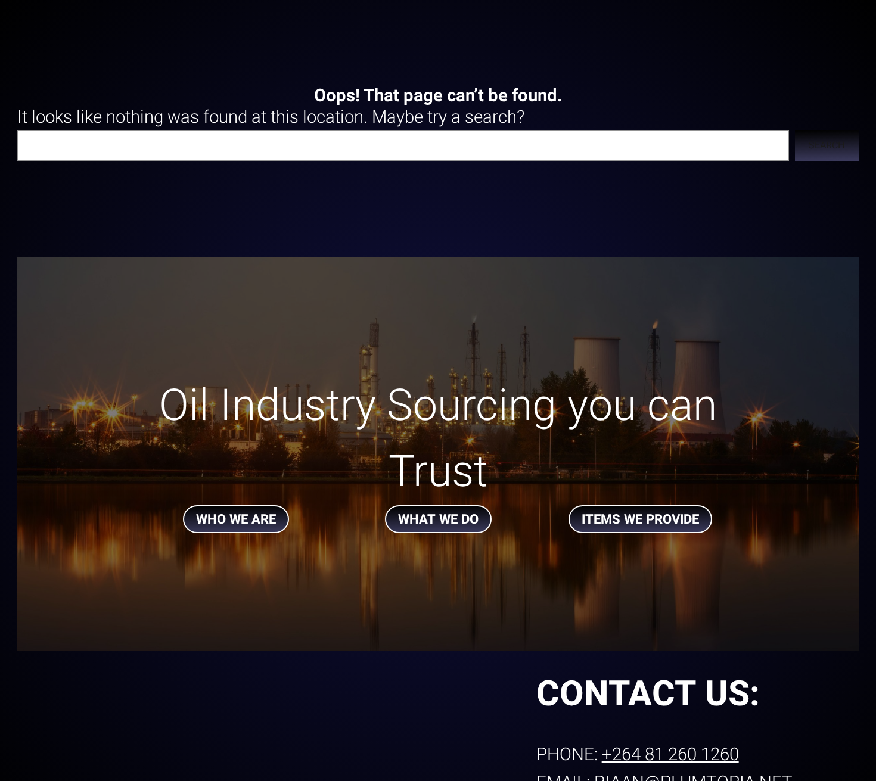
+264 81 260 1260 (670, 754)
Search (826, 145)
